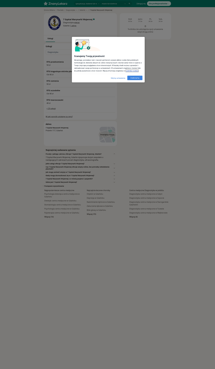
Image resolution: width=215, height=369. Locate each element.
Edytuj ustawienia (118, 78)
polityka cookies (132, 71)
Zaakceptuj (134, 78)
